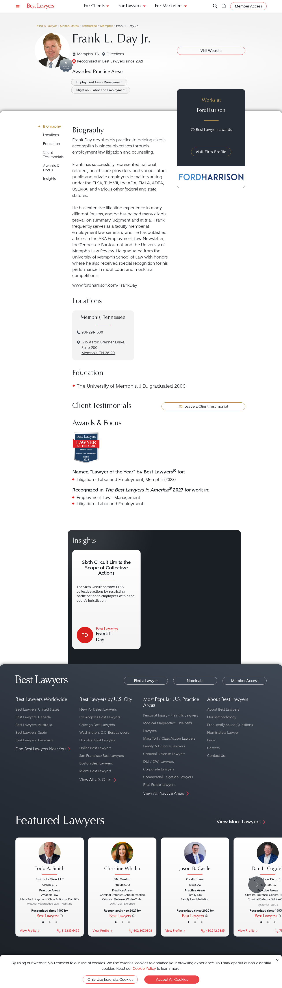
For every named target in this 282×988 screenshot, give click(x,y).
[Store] (224, 6)
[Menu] (17, 6)
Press (211, 740)
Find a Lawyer (47, 26)
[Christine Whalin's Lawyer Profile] (122, 859)
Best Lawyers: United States (37, 709)
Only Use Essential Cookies (110, 979)
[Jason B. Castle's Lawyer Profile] (195, 859)
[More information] (61, 915)
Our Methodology (221, 717)
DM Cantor (122, 879)
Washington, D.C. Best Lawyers (104, 732)
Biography (52, 126)
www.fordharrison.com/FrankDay (104, 285)
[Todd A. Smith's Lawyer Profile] (49, 859)
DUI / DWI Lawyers (158, 761)
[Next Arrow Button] (256, 884)
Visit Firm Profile (211, 152)
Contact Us (216, 755)
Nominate (195, 680)
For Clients (94, 6)
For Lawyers (129, 6)
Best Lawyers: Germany (34, 740)
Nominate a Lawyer (223, 732)
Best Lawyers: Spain (31, 732)
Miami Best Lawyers (95, 771)
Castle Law (195, 879)
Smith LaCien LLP (50, 879)
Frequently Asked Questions (230, 725)
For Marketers (168, 6)
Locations (51, 135)
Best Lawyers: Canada (33, 717)
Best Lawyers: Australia (33, 725)
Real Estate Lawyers (159, 785)
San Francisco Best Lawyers (101, 755)
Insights (49, 179)
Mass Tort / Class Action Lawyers (169, 738)
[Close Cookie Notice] (277, 960)
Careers (213, 748)
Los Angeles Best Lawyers (99, 717)
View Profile (28, 931)
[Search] (215, 6)
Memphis (106, 26)
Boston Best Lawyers (96, 763)
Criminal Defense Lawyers (164, 754)
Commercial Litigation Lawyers (168, 777)
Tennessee (89, 26)
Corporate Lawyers (158, 769)
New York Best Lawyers (98, 709)
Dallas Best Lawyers (95, 748)
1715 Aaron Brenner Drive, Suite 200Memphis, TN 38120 (103, 347)
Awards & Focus (51, 168)
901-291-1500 (92, 332)
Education (51, 144)
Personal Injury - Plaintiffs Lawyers (170, 715)
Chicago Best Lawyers (97, 725)
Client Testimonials (53, 154)
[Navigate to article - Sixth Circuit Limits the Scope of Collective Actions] (106, 599)
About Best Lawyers (223, 709)
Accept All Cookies (172, 979)
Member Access (244, 680)
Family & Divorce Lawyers (164, 746)
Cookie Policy (144, 968)
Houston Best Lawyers (97, 740)
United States (69, 26)
